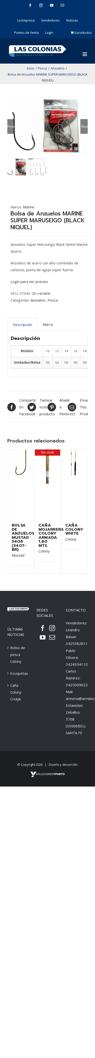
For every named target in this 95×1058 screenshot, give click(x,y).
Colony (44, 551)
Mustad (18, 555)
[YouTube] (43, 637)
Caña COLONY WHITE (74, 529)
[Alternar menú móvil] (85, 54)
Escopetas (18, 673)
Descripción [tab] (22, 324)
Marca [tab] (48, 324)
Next (84, 126)
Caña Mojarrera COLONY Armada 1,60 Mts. (51, 535)
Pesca (53, 300)
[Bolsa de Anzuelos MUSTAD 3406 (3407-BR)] (21, 484)
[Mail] (52, 637)
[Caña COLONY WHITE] (74, 484)
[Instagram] (52, 628)
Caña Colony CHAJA (15, 692)
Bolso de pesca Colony (17, 654)
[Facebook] (43, 628)
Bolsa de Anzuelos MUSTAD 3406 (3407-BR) (23, 537)
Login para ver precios (29, 281)
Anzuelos (38, 300)
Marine (28, 206)
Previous (11, 126)
